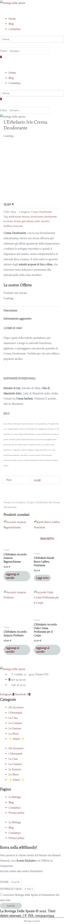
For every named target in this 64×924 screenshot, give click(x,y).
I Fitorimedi (15, 712)
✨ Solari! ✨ (16, 738)
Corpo (34, 211)
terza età (18, 226)
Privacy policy (16, 812)
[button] (32, 10)
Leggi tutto (42, 577)
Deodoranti (45, 211)
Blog (11, 802)
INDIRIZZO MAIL (11, 888)
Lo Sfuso (14, 733)
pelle (37, 221)
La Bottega (15, 797)
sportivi (45, 221)
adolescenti (15, 216)
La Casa (13, 717)
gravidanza (28, 221)
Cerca (3, 51)
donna (17, 221)
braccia (26, 216)
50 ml (37, 480)
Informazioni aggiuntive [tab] (17, 318)
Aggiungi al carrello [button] (12, 575)
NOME (4, 882)
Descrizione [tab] (10, 310)
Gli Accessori (16, 707)
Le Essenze (15, 728)
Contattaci (15, 807)
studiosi (8, 226)
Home (7, 502)
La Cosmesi (18, 502)
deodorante (37, 216)
